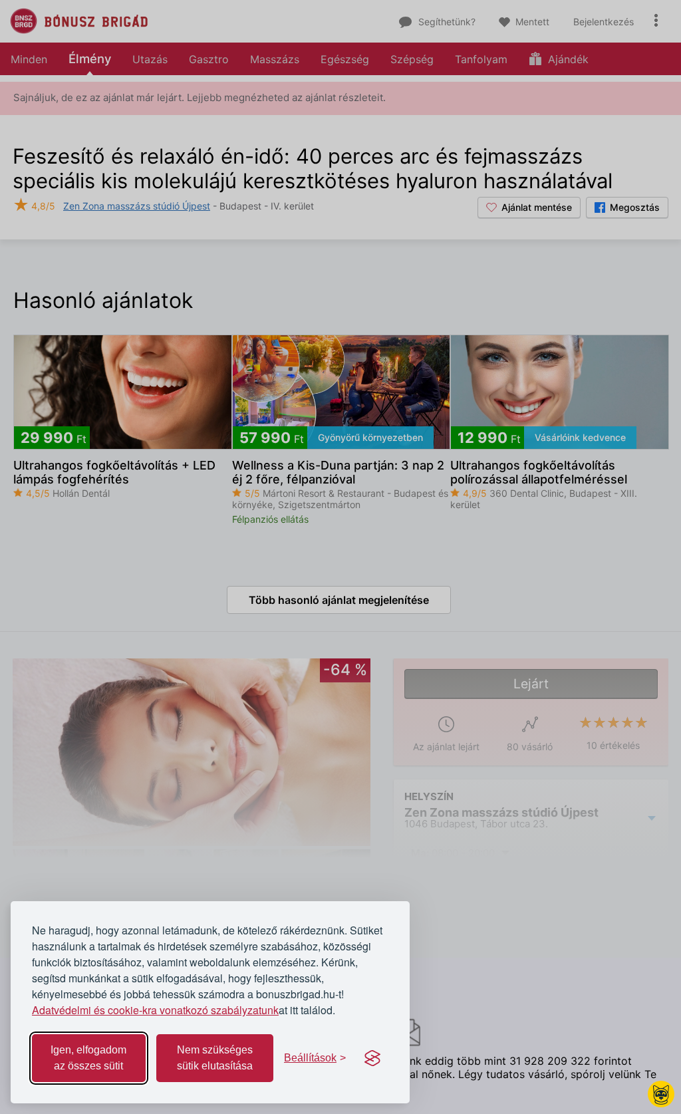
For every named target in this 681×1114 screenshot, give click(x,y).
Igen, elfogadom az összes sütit (88, 1057)
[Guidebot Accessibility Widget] (661, 1094)
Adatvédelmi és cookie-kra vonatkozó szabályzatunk (155, 1010)
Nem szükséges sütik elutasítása (215, 1057)
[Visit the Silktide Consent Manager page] (372, 1058)
